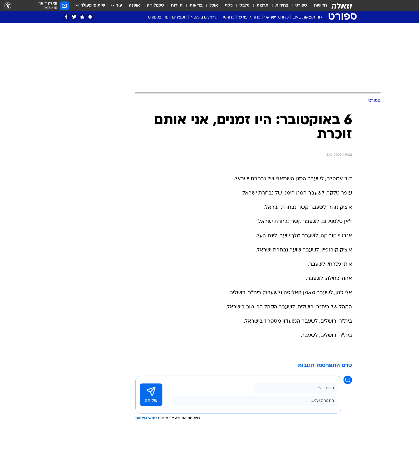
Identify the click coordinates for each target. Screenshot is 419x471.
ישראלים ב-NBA (204, 17)
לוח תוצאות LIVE (307, 17)
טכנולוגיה (155, 5)
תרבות (263, 5)
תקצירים (179, 17)
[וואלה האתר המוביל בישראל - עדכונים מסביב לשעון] (341, 6)
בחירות (281, 5)
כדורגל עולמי (249, 17)
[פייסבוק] (66, 17)
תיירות (177, 5)
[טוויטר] (74, 17)
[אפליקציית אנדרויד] (90, 17)
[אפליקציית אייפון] (82, 17)
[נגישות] (7, 5)
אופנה (134, 5)
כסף (229, 5)
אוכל (214, 5)
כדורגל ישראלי (276, 17)
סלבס (244, 5)
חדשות (320, 5)
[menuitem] (317, 6)
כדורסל (228, 17)
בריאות (196, 5)
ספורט (301, 5)
